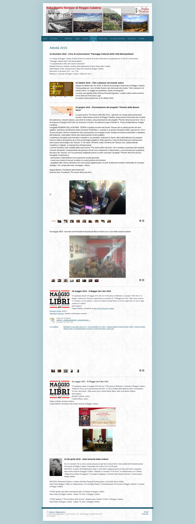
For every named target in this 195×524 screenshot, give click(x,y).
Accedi (146, 512)
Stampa (52, 512)
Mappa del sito (60, 512)
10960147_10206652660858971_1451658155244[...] (73, 320)
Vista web (145, 514)
